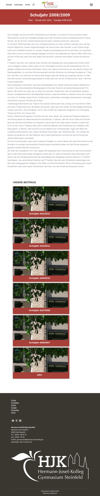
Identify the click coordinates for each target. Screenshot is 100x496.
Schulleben (15, 403)
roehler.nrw (53, 493)
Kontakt (14, 408)
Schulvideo (15, 410)
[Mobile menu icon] (91, 4)
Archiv (13, 413)
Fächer (13, 405)
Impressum (45, 491)
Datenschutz (54, 491)
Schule (13, 400)
